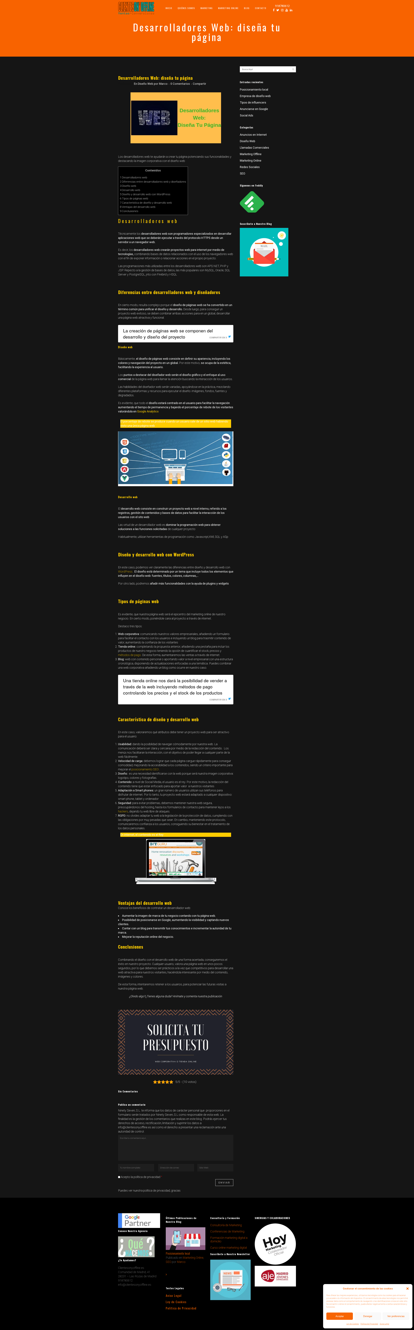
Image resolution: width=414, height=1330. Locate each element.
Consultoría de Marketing (226, 1225)
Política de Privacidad (369, 1324)
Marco (163, 83)
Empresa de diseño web (255, 96)
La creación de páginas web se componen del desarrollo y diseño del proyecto (168, 333)
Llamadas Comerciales (254, 147)
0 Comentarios (180, 83)
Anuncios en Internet (253, 134)
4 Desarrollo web (130, 190)
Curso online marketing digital (228, 1247)
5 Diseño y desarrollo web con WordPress (145, 194)
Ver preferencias (396, 1316)
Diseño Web (145, 83)
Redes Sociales (250, 167)
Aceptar (340, 1316)
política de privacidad (156, 1190)
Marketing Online (250, 160)
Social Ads (246, 115)
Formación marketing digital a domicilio (228, 1239)
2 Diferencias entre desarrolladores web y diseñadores (153, 181)
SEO (242, 173)
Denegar (367, 1316)
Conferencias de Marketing (227, 1231)
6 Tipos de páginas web (134, 198)
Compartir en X (218, 337)
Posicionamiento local (254, 89)
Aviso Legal (384, 1324)
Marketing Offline (250, 154)
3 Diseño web (128, 185)
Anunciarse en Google (254, 109)
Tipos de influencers (253, 102)
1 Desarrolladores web (133, 177)
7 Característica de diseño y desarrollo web (146, 202)
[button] (407, 1288)
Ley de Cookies (352, 1324)
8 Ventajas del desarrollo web (137, 206)
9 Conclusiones (129, 211)
